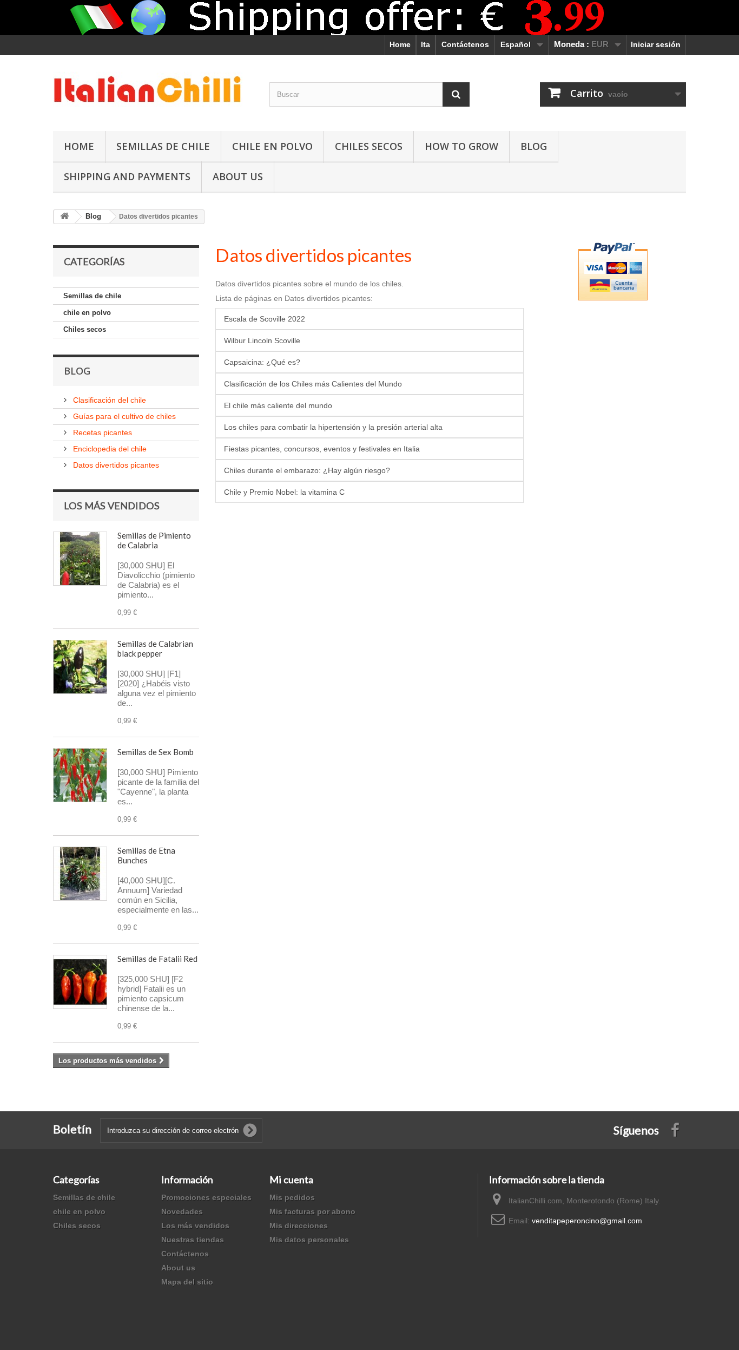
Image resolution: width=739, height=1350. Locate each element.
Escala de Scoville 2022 (264, 318)
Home (400, 44)
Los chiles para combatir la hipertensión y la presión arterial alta (333, 427)
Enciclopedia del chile (109, 448)
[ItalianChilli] (153, 90)
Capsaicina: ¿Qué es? (262, 362)
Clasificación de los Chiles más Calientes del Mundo (313, 383)
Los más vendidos (112, 506)
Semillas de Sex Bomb (155, 752)
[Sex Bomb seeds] (80, 775)
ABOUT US (238, 176)
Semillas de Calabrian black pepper (155, 648)
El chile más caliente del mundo (278, 405)
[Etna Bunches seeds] (80, 874)
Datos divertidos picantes (115, 465)
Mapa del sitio (187, 1281)
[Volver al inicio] (64, 217)
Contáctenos (465, 44)
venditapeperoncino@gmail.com (587, 1220)
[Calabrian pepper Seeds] (80, 559)
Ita (425, 44)
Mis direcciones (298, 1225)
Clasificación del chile (108, 400)
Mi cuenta (291, 1179)
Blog (533, 146)
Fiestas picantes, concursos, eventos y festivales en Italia (322, 448)
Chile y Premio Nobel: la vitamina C (284, 492)
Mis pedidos (292, 1197)
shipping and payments (127, 176)
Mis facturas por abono (312, 1211)
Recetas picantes (101, 432)
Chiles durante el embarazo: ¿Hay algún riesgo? (307, 470)
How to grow (461, 146)
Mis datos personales (309, 1239)
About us (178, 1267)
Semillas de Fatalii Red (157, 959)
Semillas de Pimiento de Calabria (154, 540)
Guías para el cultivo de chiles (123, 416)
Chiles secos (369, 146)
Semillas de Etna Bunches (146, 855)
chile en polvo (272, 146)
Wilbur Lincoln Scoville (262, 340)
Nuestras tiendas (192, 1239)
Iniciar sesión (656, 44)
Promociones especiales (206, 1197)
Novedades (182, 1211)
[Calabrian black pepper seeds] (80, 667)
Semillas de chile (163, 146)
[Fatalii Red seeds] (80, 982)
